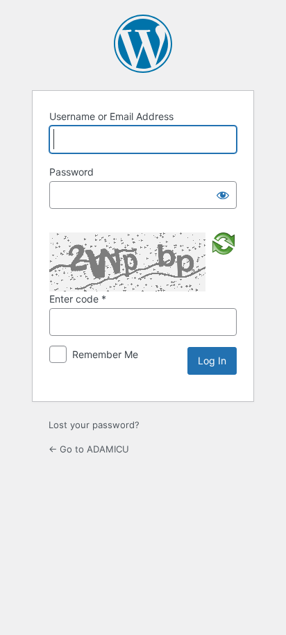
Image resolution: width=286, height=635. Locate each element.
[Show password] (223, 195)
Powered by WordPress (143, 44)
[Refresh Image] (223, 242)
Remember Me (105, 354)
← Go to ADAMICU (89, 449)
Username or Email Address (111, 116)
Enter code (77, 299)
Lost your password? (94, 424)
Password (71, 172)
